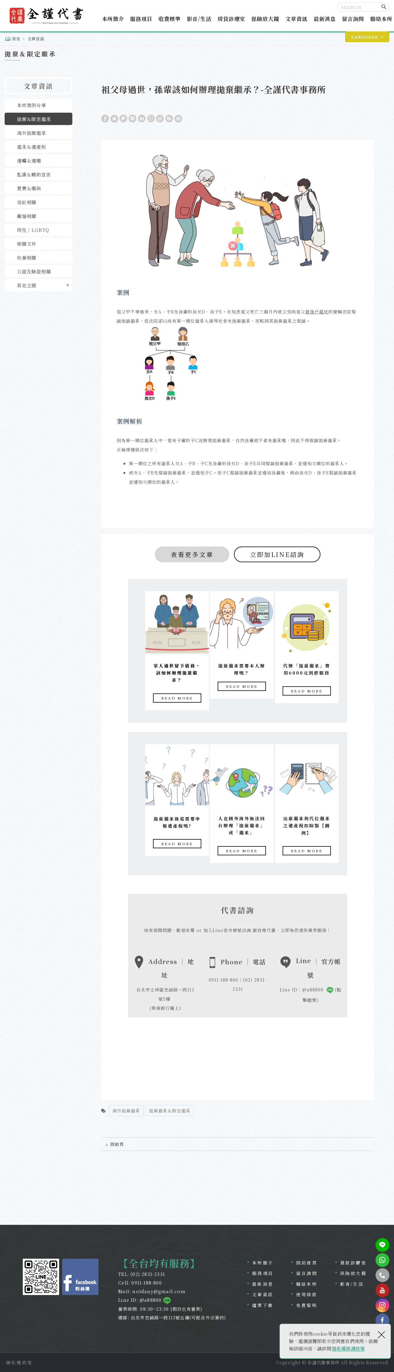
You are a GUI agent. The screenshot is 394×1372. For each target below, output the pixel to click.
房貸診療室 (231, 18)
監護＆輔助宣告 (34, 174)
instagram (382, 1305)
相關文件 (26, 243)
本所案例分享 (31, 105)
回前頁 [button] (117, 1144)
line (382, 1245)
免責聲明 (306, 1305)
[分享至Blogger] (169, 118)
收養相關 (26, 257)
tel (382, 1275)
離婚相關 (26, 216)
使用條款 (306, 1294)
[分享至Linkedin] (142, 118)
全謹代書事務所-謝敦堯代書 (45, 15)
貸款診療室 (353, 1263)
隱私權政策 (19, 1362)
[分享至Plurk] (123, 118)
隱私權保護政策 (348, 1348)
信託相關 (26, 202)
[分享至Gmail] (178, 118)
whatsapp (382, 1260)
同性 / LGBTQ (33, 230)
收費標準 (170, 18)
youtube (382, 1290)
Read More (177, 697)
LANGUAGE (364, 37)
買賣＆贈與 (29, 188)
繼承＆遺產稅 (31, 146)
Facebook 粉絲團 (80, 1277)
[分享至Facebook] (105, 118)
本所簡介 (113, 18)
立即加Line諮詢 (277, 554)
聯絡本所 (381, 18)
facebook (382, 1320)
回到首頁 (306, 1263)
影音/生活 (199, 18)
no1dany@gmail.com (158, 1291)
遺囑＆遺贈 (29, 160)
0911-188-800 (146, 1283)
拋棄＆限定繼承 (34, 119)
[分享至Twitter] (114, 118)
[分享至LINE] (132, 118)
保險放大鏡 (265, 18)
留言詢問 (353, 18)
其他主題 (26, 285)
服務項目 (141, 18)
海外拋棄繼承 (31, 133)
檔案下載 (262, 1305)
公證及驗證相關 (34, 271)
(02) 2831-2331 (148, 1274)
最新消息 (325, 18)
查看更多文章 (192, 554)
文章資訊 (296, 18)
